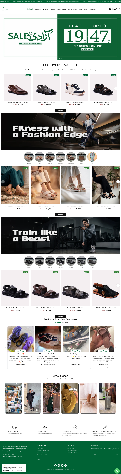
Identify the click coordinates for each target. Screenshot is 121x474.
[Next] (115, 88)
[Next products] (118, 182)
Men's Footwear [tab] (29, 70)
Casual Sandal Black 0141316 (15, 308)
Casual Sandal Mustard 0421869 (15, 206)
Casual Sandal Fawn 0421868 (75, 206)
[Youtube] (62, 465)
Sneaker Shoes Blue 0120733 (74, 102)
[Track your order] (113, 9)
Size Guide (40, 457)
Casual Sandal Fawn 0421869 (45, 206)
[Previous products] (3, 182)
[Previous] (5, 88)
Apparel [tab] (53, 70)
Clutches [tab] (84, 70)
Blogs (39, 459)
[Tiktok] (65, 465)
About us (40, 448)
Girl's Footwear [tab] (74, 70)
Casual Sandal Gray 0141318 (46, 102)
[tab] (59, 58)
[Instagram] (59, 465)
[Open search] (110, 9)
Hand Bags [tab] (93, 70)
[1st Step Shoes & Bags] (60, 37)
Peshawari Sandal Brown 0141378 (18, 102)
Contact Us (70, 448)
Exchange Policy (72, 450)
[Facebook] (55, 465)
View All (60, 110)
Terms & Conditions (43, 455)
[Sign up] (117, 454)
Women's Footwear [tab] (42, 70)
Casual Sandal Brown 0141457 (103, 102)
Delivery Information (43, 450)
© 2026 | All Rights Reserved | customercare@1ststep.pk (60, 469)
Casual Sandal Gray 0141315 (75, 308)
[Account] (116, 9)
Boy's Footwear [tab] (62, 70)
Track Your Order (72, 453)
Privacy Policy (41, 453)
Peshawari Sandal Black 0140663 (106, 308)
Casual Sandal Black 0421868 (106, 206)
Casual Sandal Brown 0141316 (45, 308)
